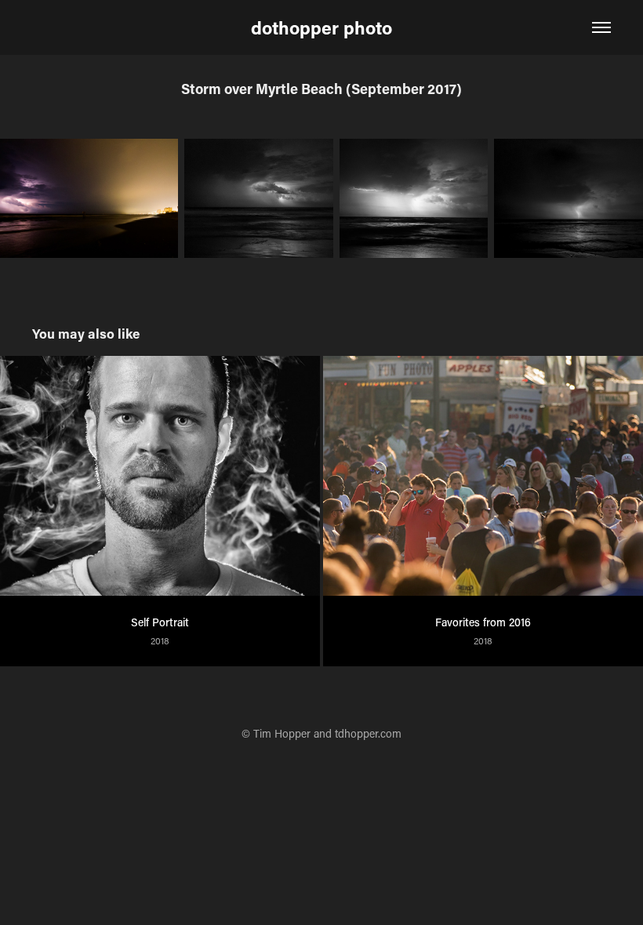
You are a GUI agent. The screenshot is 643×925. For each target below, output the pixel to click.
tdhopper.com (368, 733)
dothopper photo (321, 27)
